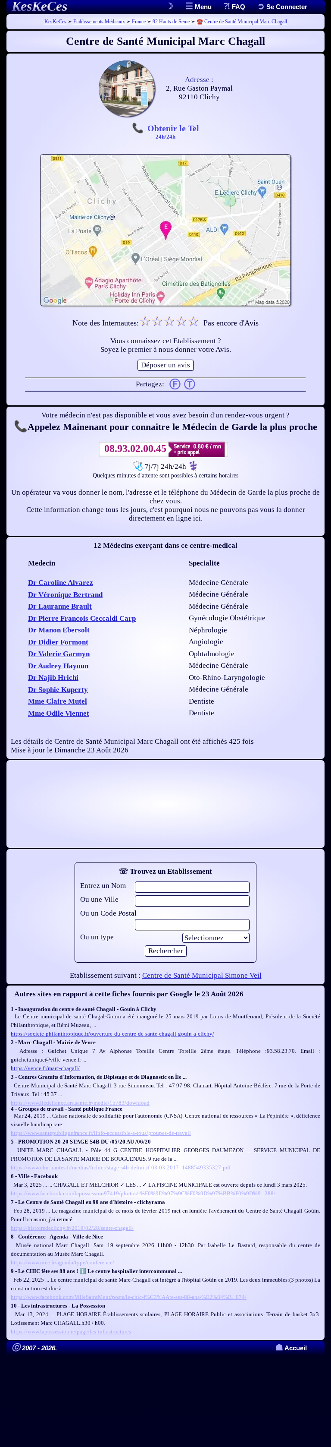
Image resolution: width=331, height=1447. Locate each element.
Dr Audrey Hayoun (58, 666)
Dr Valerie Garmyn (59, 654)
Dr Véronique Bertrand (65, 595)
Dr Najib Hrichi (53, 677)
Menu (202, 6)
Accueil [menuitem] (291, 1348)
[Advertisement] (165, 804)
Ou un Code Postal (108, 913)
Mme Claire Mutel (57, 701)
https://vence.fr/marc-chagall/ (45, 1068)
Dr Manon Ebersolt (59, 630)
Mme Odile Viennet (58, 713)
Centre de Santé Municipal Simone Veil (202, 975)
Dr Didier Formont (58, 642)
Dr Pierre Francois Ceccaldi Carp (82, 618)
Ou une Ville (99, 899)
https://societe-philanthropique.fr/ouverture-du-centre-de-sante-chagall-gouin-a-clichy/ (112, 1033)
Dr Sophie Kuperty (58, 690)
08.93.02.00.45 (135, 448)
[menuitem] (282, 6)
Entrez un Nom (103, 885)
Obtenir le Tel (173, 131)
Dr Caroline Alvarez (60, 582)
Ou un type (97, 937)
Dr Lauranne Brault (60, 606)
